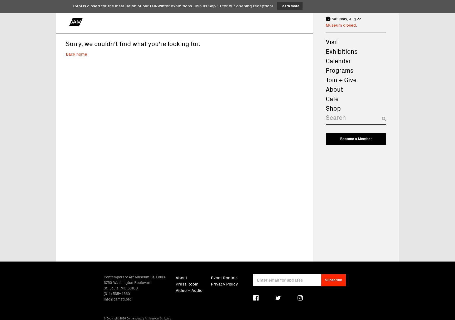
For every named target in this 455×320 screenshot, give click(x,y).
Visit (332, 41)
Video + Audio (189, 290)
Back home (76, 54)
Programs (339, 70)
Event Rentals (224, 277)
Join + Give (341, 79)
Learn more (289, 5)
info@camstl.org (117, 299)
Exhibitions (342, 51)
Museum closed (341, 25)
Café (332, 98)
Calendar (338, 60)
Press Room (187, 284)
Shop (333, 108)
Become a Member (356, 138)
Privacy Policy (224, 284)
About (334, 89)
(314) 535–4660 (117, 293)
